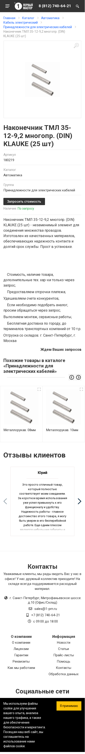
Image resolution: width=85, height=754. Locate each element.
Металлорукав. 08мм (20, 430)
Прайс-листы (63, 655)
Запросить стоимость (24, 201)
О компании (21, 643)
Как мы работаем (21, 668)
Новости (63, 643)
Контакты (63, 668)
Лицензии (21, 649)
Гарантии (21, 655)
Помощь (63, 661)
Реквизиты (21, 661)
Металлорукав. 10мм (62, 430)
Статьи (63, 649)
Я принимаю (69, 706)
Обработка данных (63, 674)
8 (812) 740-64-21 (55, 6)
